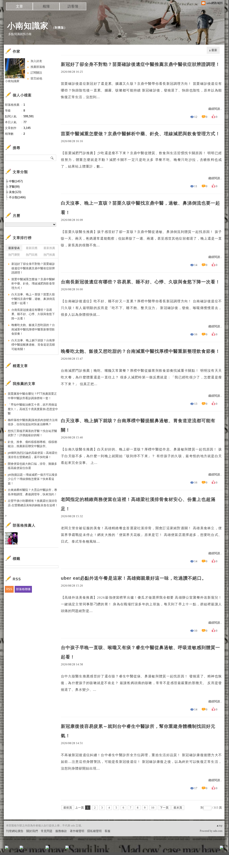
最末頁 (177, 807)
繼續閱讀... (215, 108)
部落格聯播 (23, 589)
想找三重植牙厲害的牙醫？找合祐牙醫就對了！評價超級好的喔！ (32, 433)
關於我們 (32, 831)
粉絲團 (14, 849)
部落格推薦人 (24, 525)
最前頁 (67, 807)
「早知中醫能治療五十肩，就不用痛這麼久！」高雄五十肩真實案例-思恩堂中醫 (33, 409)
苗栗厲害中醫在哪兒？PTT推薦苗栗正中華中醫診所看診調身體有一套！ (32, 396)
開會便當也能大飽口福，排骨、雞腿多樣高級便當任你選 (32, 466)
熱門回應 (31, 254)
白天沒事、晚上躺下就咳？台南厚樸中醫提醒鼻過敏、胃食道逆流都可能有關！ (138, 425)
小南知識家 (27, 25)
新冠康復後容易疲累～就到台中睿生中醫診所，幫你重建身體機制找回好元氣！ (138, 731)
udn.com (217, 830)
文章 (19, 6)
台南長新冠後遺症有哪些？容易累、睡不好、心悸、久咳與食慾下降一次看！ (140, 281)
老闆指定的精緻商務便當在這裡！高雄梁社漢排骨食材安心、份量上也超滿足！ (138, 504)
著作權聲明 (77, 831)
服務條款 (61, 831)
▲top (219, 825)
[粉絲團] (6, 847)
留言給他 (36, 78)
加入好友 (36, 61)
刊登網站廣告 (14, 831)
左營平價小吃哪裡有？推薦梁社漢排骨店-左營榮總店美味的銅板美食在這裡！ (33, 503)
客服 (107, 831)
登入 (193, 849)
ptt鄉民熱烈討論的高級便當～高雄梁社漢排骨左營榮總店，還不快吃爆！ (33, 455)
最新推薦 (49, 248)
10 (152, 807)
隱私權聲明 (94, 831)
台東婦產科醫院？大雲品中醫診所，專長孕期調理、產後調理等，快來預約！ (32, 492)
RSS (9, 589)
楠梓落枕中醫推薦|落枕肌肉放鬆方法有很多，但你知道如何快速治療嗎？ (33, 422)
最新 (214, 50)
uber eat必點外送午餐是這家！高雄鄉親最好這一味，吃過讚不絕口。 (133, 578)
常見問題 (46, 831)
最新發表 (14, 248)
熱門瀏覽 (14, 254)
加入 (201, 849)
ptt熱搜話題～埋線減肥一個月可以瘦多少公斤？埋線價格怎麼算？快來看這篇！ (33, 479)
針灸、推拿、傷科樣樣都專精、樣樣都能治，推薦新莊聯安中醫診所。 (32, 444)
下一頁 (164, 807)
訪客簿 (73, 6)
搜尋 (52, 158)
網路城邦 (213, 849)
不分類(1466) (17, 197)
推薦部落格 (38, 66)
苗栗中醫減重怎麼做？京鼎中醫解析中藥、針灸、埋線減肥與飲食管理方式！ (140, 133)
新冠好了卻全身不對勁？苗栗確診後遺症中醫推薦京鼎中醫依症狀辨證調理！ (140, 64)
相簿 (46, 6)
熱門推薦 (49, 254)
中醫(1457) (16, 181)
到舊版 (59, 27)
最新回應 (31, 248)
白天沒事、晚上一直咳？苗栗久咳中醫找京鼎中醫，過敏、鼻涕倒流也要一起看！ (140, 208)
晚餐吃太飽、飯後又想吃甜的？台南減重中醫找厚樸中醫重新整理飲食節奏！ (140, 351)
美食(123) (15, 192)
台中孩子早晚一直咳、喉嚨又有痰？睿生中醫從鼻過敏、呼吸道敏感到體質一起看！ (140, 652)
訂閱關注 (36, 72)
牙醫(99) (14, 186)
